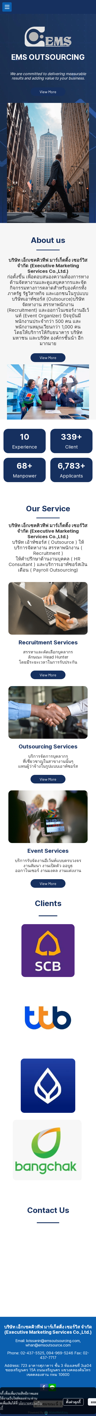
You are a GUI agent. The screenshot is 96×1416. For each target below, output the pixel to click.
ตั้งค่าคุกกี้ (73, 1402)
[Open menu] (7, 7)
